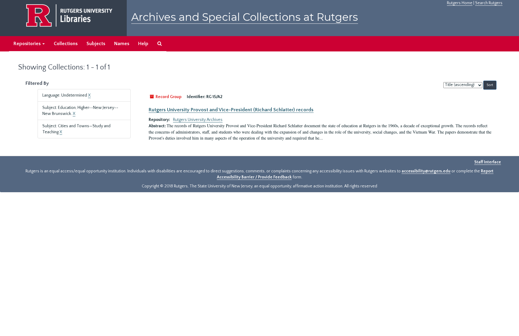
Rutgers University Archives (198, 119)
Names (121, 43)
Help (143, 43)
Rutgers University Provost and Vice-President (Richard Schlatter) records (231, 110)
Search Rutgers (488, 3)
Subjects (95, 43)
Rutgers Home (459, 3)
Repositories (28, 43)
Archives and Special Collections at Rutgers (244, 17)
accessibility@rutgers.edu (426, 171)
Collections (65, 43)
